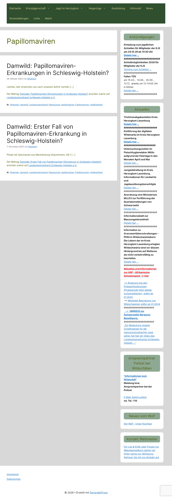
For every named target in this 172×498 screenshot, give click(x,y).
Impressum (13, 474)
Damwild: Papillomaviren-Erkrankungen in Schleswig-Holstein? (58, 69)
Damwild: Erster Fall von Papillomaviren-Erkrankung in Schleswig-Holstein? (47, 133)
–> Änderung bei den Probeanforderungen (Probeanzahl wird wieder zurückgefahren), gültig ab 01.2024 (138, 289)
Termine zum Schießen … (138, 69)
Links (37, 18)
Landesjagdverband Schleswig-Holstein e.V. (31, 97)
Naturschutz (54, 104)
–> (137, 315)
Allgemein (14, 104)
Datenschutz (14, 479)
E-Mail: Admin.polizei (135, 397)
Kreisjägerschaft (36, 8)
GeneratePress (99, 492)
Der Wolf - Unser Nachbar (138, 423)
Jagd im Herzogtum (67, 8)
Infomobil (135, 8)
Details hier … (131, 55)
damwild (24, 104)
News (149, 8)
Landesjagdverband (38, 104)
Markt (48, 18)
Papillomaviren (82, 104)
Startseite (15, 8)
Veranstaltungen (19, 18)
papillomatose (67, 104)
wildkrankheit (96, 104)
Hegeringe (95, 8)
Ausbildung (118, 8)
